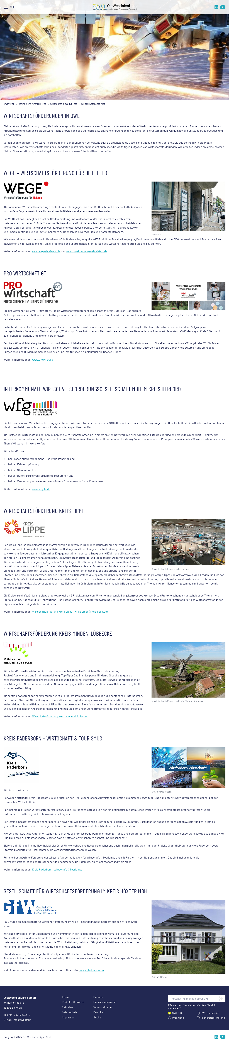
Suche (97, 1017)
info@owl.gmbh (22, 1019)
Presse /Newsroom (104, 1002)
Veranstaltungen (103, 1007)
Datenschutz (69, 1012)
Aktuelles (67, 1007)
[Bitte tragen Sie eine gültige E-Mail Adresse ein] (221, 998)
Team (65, 997)
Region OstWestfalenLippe (32, 104)
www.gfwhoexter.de (91, 970)
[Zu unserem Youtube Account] (222, 7)
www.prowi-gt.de (42, 359)
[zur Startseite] (114, 7)
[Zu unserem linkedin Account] (216, 7)
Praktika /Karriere (73, 1002)
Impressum (68, 1017)
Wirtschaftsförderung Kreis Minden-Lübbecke (60, 716)
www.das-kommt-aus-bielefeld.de (86, 251)
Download (99, 1012)
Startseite (9, 104)
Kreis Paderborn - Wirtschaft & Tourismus (57, 869)
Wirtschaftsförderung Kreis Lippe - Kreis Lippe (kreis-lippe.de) (70, 611)
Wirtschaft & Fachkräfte (63, 104)
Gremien (98, 997)
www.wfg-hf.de (41, 489)
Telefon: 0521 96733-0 (17, 1014)
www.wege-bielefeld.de (46, 251)
